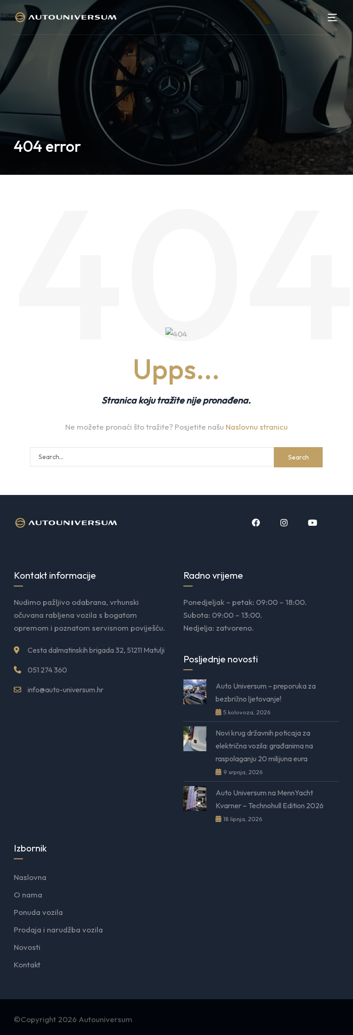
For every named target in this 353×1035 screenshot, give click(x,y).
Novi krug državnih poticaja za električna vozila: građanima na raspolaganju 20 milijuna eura (264, 745)
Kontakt (27, 964)
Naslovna (30, 877)
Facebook (255, 522)
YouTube (311, 522)
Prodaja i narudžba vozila (58, 929)
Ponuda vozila (38, 912)
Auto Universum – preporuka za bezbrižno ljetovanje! (266, 692)
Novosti (27, 947)
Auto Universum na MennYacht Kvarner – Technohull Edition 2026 (270, 799)
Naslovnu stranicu (257, 426)
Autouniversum (105, 1019)
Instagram (283, 522)
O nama (28, 894)
